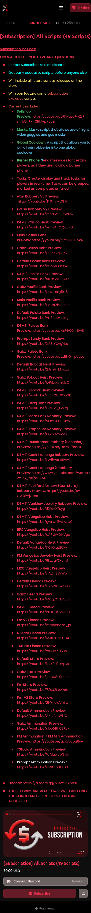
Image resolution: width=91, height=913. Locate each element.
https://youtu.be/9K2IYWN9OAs (43, 279)
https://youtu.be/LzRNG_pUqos (58, 356)
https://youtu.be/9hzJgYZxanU (42, 560)
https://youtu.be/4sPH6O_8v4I (58, 330)
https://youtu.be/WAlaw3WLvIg (43, 754)
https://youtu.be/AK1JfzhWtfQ (42, 715)
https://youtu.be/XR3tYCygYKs (42, 343)
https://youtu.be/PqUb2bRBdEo (43, 304)
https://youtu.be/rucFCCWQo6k (44, 395)
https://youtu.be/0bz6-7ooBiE (57, 446)
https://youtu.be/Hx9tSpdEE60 (42, 767)
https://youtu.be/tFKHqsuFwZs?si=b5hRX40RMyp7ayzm (50, 119)
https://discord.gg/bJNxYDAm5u (50, 783)
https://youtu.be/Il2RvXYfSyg (41, 508)
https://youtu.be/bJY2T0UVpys (43, 663)
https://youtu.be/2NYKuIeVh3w (42, 702)
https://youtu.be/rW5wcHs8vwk (44, 459)
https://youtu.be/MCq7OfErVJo (43, 599)
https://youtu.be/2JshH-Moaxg (43, 369)
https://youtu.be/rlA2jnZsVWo (42, 573)
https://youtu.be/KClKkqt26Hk (42, 547)
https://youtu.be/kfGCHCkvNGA (44, 612)
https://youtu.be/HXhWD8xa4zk (43, 586)
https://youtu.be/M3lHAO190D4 (43, 638)
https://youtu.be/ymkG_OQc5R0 (45, 227)
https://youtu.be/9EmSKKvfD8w (43, 421)
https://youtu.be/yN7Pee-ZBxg (43, 317)
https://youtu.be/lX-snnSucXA (42, 266)
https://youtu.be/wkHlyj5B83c (42, 650)
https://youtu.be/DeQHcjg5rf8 (42, 291)
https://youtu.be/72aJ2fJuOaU (42, 689)
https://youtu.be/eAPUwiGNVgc (43, 534)
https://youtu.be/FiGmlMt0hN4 (44, 201)
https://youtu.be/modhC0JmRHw (45, 214)
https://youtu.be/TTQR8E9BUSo (43, 676)
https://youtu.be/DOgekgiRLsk (42, 253)
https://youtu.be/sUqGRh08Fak (43, 728)
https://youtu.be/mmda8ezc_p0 (44, 625)
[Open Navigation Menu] (61, 8)
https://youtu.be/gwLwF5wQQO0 (44, 521)
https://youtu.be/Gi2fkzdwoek (42, 434)
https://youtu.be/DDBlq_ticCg (42, 408)
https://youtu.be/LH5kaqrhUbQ (43, 382)
